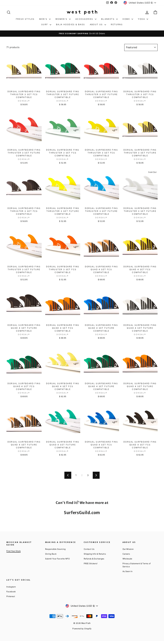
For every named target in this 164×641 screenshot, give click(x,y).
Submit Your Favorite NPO (57, 558)
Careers (126, 554)
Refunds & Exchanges (94, 558)
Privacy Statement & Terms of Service (137, 565)
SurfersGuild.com (82, 512)
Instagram (11, 587)
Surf (45, 24)
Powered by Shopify (81, 628)
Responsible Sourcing (55, 549)
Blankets (108, 19)
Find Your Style (13, 551)
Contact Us (89, 549)
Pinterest (10, 596)
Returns (117, 24)
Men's (43, 19)
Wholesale (127, 558)
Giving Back (51, 554)
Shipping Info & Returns (95, 554)
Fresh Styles (25, 19)
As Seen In (128, 571)
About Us (97, 24)
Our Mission (128, 549)
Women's (61, 19)
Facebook (11, 591)
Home (127, 19)
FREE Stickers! (90, 563)
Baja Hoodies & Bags (70, 24)
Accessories (84, 19)
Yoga (142, 19)
